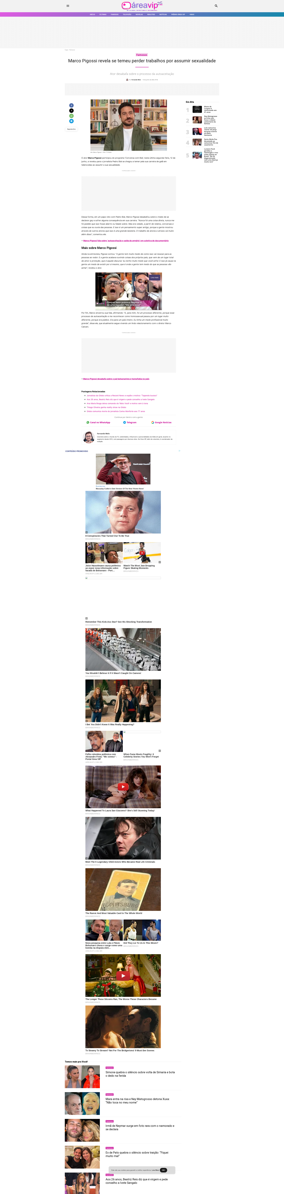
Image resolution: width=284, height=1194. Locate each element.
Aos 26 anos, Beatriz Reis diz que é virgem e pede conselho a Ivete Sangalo (121, 399)
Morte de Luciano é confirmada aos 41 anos (210, 109)
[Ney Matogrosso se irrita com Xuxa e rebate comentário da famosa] (197, 123)
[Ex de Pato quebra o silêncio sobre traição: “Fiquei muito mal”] (82, 1157)
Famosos (72, 50)
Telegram (131, 422)
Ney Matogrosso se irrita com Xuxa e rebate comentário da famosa (210, 120)
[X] (71, 110)
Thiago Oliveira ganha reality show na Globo (106, 407)
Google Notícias (163, 422)
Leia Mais (155, 1170)
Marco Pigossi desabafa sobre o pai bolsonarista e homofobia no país (116, 379)
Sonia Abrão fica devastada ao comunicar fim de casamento (211, 142)
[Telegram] (71, 121)
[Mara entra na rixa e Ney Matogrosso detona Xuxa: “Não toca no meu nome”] (82, 1103)
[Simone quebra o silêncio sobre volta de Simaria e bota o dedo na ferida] (82, 1076)
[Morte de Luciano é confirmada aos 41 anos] (197, 112)
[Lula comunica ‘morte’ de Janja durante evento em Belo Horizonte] (197, 134)
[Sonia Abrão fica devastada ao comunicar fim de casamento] (197, 145)
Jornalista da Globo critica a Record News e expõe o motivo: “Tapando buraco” (122, 395)
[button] (202, 6)
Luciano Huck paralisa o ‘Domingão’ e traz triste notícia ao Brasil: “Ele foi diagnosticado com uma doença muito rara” (211, 155)
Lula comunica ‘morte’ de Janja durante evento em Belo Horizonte (210, 131)
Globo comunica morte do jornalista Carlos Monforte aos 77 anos (116, 411)
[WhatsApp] (71, 116)
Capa (66, 50)
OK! (163, 1170)
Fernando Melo (136, 80)
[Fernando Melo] (127, 80)
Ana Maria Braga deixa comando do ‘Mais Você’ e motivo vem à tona (117, 403)
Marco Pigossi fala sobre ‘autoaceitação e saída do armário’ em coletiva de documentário (126, 240)
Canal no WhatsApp (100, 422)
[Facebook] (71, 105)
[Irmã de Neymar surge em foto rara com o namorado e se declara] (82, 1130)
